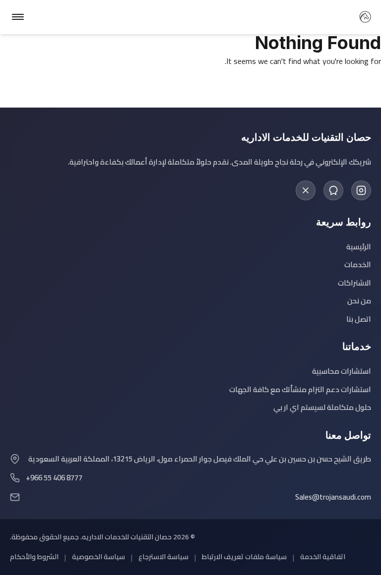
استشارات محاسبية (341, 371)
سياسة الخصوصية (98, 557)
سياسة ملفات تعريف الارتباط (244, 557)
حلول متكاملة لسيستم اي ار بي (322, 407)
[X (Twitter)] (306, 190)
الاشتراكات (354, 283)
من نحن (359, 301)
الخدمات (357, 265)
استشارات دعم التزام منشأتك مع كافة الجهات (300, 390)
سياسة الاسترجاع (163, 557)
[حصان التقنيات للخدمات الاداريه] (365, 17)
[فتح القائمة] (18, 17)
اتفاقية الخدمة (322, 557)
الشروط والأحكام (34, 557)
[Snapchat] (333, 190)
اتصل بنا (358, 319)
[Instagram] (361, 190)
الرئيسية (358, 247)
